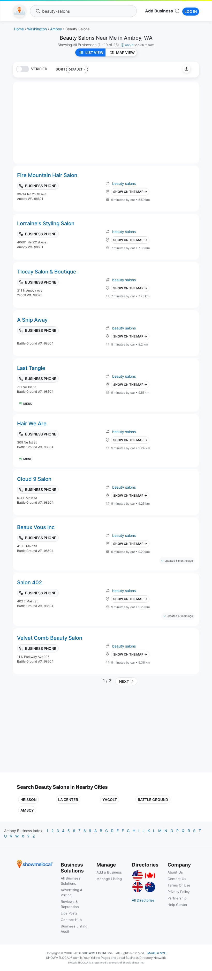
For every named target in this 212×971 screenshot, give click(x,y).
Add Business (159, 10)
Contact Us (177, 879)
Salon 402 (29, 582)
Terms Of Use (179, 885)
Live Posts (69, 913)
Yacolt (109, 799)
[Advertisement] (60, 731)
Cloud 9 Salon (34, 479)
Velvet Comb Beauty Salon (49, 638)
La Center (68, 799)
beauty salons (124, 183)
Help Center (177, 905)
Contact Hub (71, 920)
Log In (191, 11)
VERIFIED (39, 69)
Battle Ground (153, 799)
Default (76, 69)
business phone (40, 186)
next (123, 681)
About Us (175, 872)
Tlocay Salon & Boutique (46, 272)
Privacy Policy (179, 892)
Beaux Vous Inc (36, 527)
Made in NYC (156, 953)
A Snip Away (32, 320)
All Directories (143, 900)
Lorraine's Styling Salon (45, 223)
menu (28, 404)
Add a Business (109, 872)
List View (94, 52)
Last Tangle (31, 368)
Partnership (177, 898)
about (139, 45)
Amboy (27, 810)
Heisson (28, 799)
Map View (125, 52)
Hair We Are (32, 423)
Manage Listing (109, 879)
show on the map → (130, 192)
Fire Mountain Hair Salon (47, 175)
